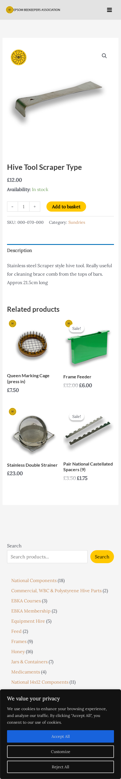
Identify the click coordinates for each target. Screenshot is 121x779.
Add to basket (66, 206)
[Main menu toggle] (109, 10)
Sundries (76, 222)
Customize (60, 751)
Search (14, 545)
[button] (104, 56)
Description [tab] (19, 250)
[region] (60, 734)
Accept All (60, 736)
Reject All (60, 766)
